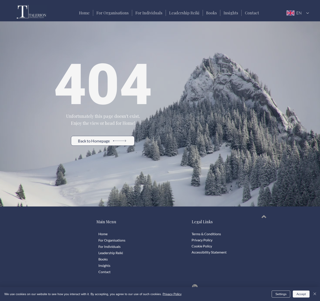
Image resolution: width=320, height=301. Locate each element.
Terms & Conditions (206, 234)
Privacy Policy (202, 240)
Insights (104, 265)
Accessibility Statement (209, 252)
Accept (301, 294)
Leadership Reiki (110, 253)
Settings (280, 294)
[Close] (314, 294)
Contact (104, 272)
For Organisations (111, 240)
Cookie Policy (202, 246)
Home (103, 234)
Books (103, 259)
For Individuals (109, 246)
